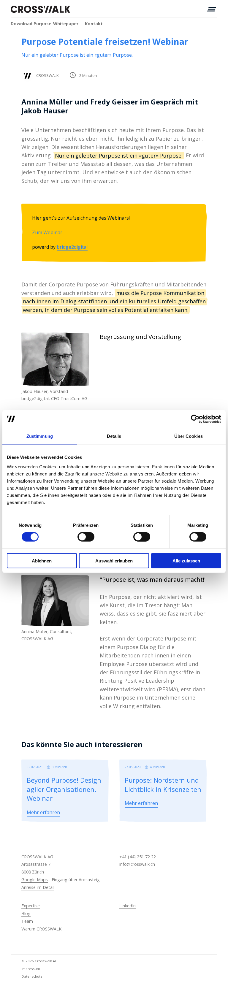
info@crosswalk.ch (137, 864)
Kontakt (94, 23)
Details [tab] (114, 436)
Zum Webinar (47, 232)
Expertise (30, 906)
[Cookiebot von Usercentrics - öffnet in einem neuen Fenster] (195, 419)
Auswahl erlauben (114, 560)
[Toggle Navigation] (211, 9)
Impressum (30, 968)
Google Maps (34, 879)
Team (27, 921)
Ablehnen (42, 560)
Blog (26, 913)
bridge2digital (72, 247)
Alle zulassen (186, 560)
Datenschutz (31, 976)
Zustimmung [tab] (39, 436)
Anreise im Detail (37, 887)
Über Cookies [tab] (188, 436)
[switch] (85, 537)
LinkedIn (127, 906)
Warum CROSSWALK (41, 929)
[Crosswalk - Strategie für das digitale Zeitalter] (40, 9)
